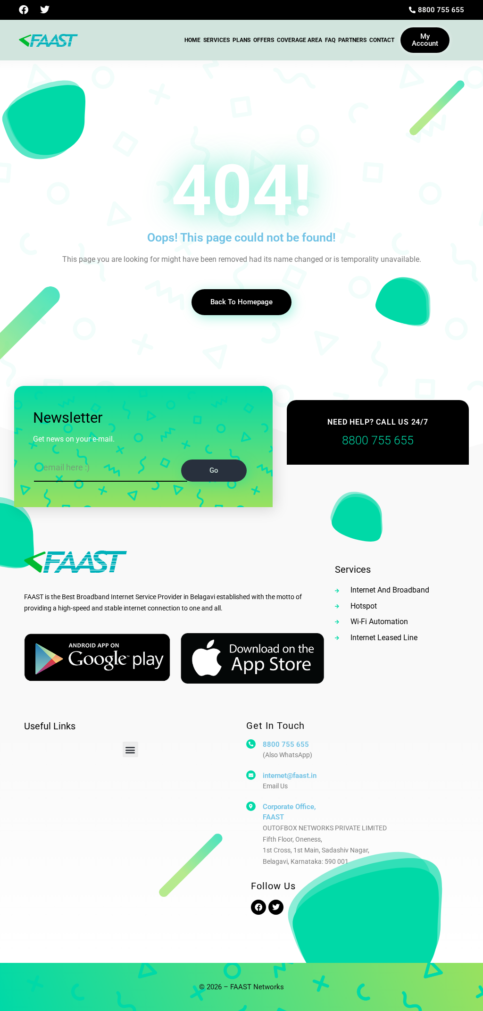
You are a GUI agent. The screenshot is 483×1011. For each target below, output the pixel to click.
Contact (381, 40)
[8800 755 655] (251, 744)
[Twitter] (44, 9)
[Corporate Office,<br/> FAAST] (251, 806)
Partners (352, 40)
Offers (263, 40)
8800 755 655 (286, 744)
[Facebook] (23, 9)
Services (216, 40)
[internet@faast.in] (251, 775)
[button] (130, 749)
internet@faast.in (289, 775)
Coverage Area (299, 40)
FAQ (330, 40)
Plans (241, 40)
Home (192, 40)
